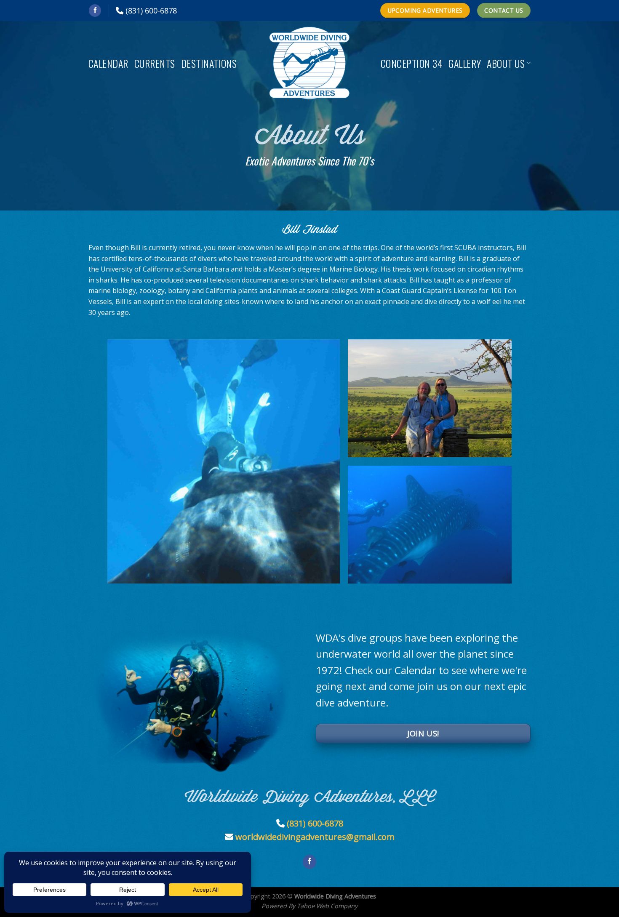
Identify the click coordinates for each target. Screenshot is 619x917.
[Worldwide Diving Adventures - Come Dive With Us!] (309, 63)
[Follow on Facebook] (95, 10)
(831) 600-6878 (151, 10)
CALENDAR (108, 63)
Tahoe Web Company (327, 906)
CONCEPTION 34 (412, 63)
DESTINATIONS (209, 63)
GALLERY (464, 63)
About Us (506, 63)
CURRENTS (154, 63)
